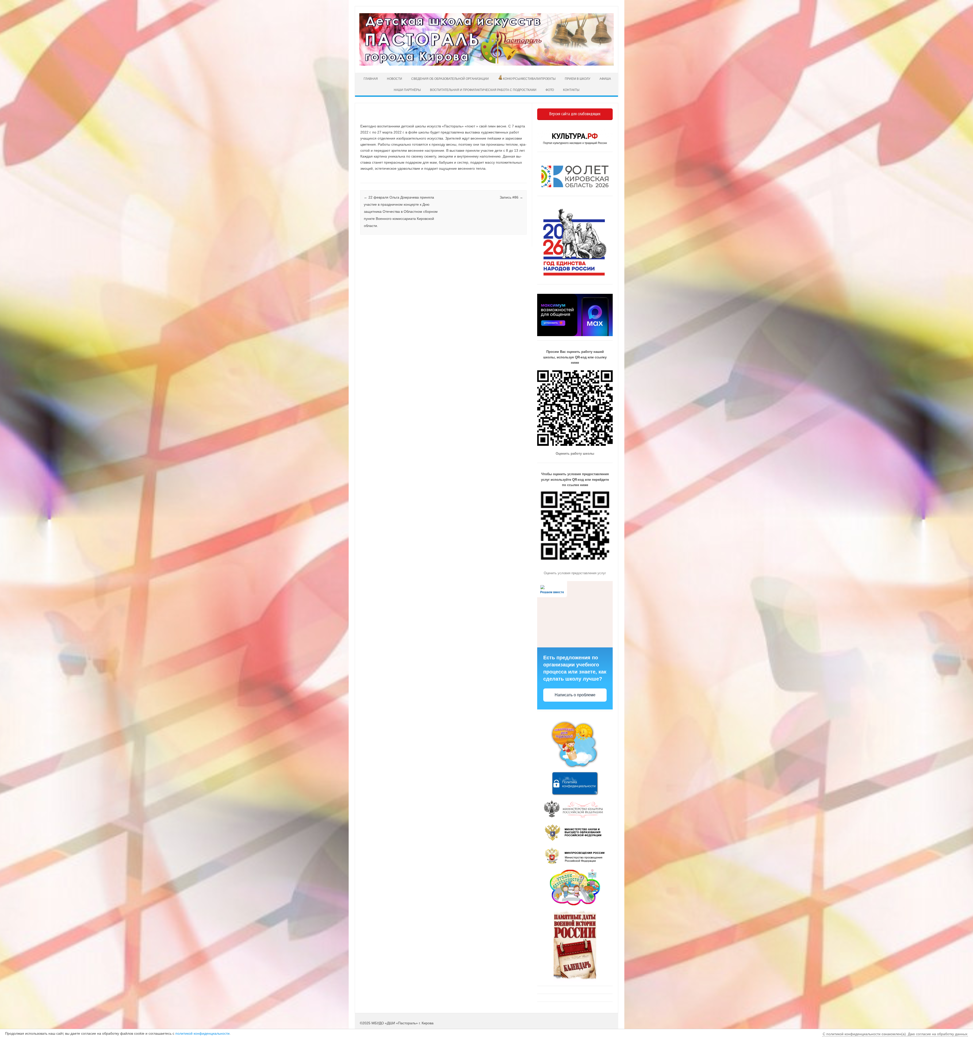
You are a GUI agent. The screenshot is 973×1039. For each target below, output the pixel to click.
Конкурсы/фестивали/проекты (529, 79)
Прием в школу (577, 79)
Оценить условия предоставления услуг (575, 573)
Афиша (605, 79)
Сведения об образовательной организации (450, 79)
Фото (550, 90)
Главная (370, 79)
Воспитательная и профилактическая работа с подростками (483, 90)
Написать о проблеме (575, 695)
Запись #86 (511, 197)
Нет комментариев (501, 119)
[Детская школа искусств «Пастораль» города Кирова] (486, 64)
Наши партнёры (407, 90)
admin (377, 119)
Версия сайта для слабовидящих (575, 114)
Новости (394, 79)
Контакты (571, 90)
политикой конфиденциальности (202, 1033)
